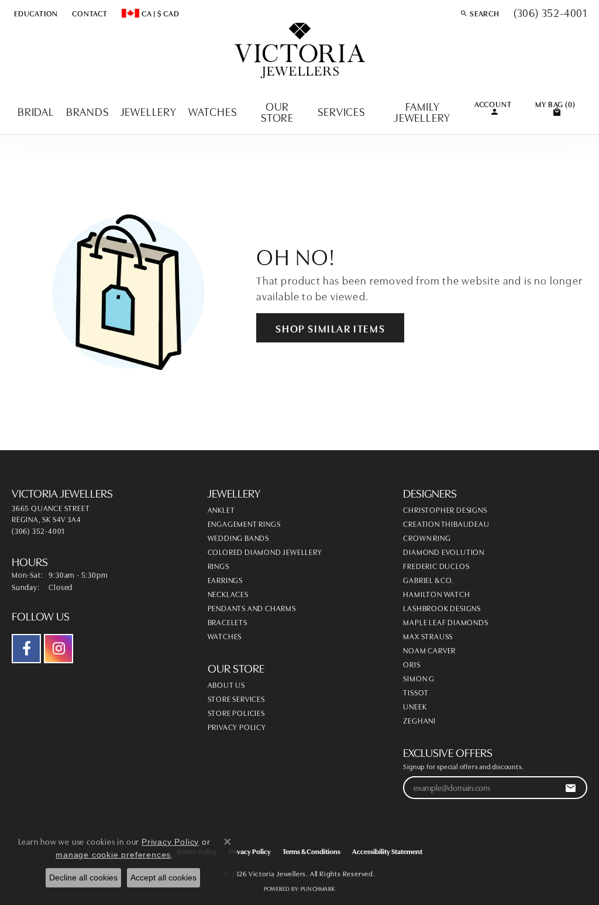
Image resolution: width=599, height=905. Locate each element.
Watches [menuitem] (225, 635)
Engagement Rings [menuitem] (244, 523)
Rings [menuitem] (218, 565)
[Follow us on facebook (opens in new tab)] (26, 648)
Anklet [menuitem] (221, 509)
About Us (226, 684)
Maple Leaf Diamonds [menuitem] (445, 621)
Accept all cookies (163, 877)
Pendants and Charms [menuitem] (252, 607)
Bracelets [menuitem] (227, 621)
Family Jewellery (422, 111)
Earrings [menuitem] (225, 579)
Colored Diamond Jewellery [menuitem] (265, 551)
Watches (212, 111)
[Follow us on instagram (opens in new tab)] (58, 648)
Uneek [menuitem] (414, 706)
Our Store (277, 111)
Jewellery (149, 111)
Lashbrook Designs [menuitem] (442, 607)
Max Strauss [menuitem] (428, 635)
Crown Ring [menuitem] (426, 537)
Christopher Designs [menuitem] (445, 509)
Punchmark (318, 889)
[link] (89, 13)
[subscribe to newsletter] (570, 787)
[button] (35, 13)
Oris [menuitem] (411, 664)
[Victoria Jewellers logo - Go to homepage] (300, 51)
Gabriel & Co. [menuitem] (428, 579)
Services (341, 111)
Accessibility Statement (387, 851)
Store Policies (236, 712)
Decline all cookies (83, 877)
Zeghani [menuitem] (419, 720)
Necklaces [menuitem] (228, 593)
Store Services (236, 698)
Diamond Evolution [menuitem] (443, 551)
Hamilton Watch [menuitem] (436, 593)
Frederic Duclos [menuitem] (436, 565)
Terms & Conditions (311, 851)
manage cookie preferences (113, 854)
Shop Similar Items (330, 328)
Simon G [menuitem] (419, 678)
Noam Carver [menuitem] (429, 650)
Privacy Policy (237, 726)
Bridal (36, 111)
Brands (87, 111)
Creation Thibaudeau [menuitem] (446, 523)
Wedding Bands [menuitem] (238, 537)
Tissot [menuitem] (416, 692)
